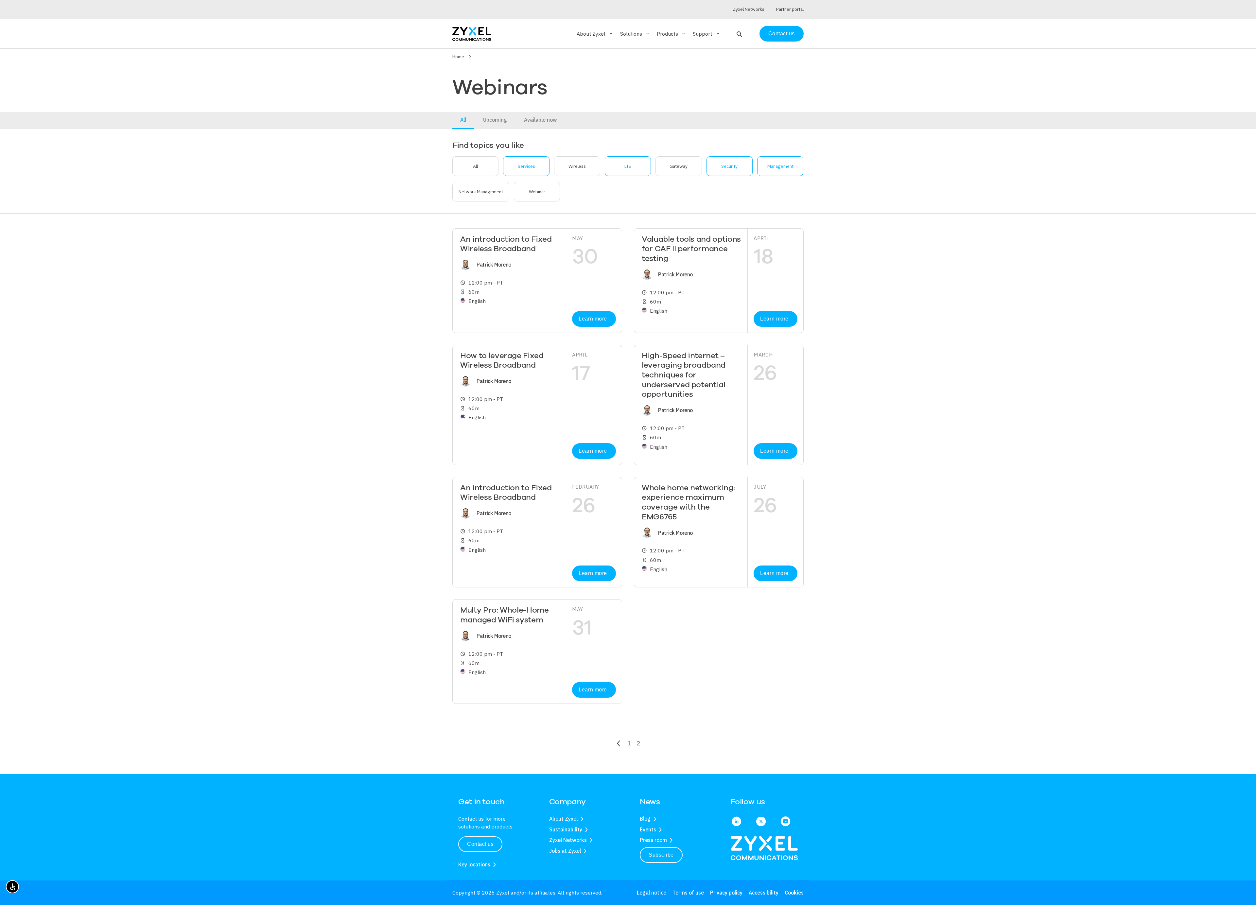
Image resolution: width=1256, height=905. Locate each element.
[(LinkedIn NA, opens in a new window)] (736, 822)
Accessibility (763, 892)
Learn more (593, 319)
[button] (739, 33)
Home (458, 57)
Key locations (474, 864)
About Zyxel (563, 818)
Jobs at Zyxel (565, 850)
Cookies (794, 892)
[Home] (471, 33)
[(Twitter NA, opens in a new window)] (761, 822)
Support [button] (706, 33)
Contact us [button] (480, 844)
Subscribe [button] (661, 855)
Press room (653, 840)
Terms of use (688, 892)
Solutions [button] (635, 33)
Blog (645, 818)
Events (648, 829)
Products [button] (671, 33)
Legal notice (651, 892)
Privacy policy (726, 892)
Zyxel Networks (568, 840)
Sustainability (565, 829)
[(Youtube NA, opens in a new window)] (785, 822)
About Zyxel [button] (595, 33)
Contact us (781, 33)
